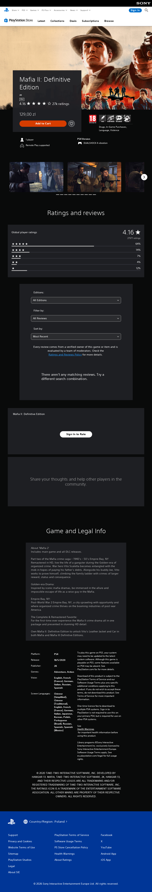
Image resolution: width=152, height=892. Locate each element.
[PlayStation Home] (6, 10)
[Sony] (143, 5)
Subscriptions (90, 21)
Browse (109, 21)
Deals (73, 21)
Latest (41, 21)
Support (84, 10)
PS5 (23, 10)
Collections (57, 21)
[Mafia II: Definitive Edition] (36, 177)
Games (33, 10)
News (72, 10)
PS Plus (45, 10)
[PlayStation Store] (19, 20)
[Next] (144, 177)
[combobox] (76, 300)
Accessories (59, 10)
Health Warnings (85, 729)
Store (14, 10)
